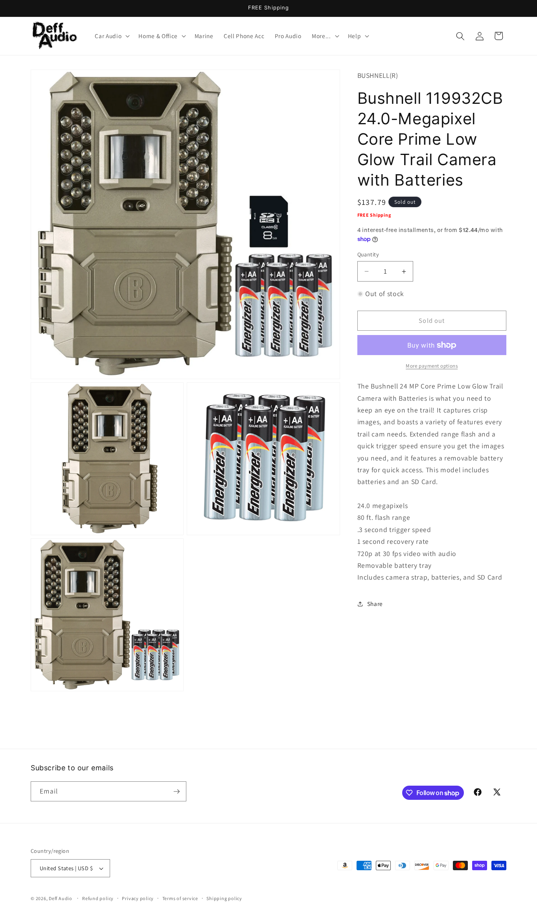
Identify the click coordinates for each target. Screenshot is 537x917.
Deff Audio (60, 898)
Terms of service (180, 898)
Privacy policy (138, 898)
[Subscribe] (176, 791)
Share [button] (375, 604)
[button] (111, 36)
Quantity (368, 254)
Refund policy (98, 898)
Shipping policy (224, 898)
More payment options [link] (432, 366)
